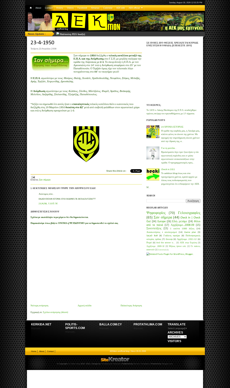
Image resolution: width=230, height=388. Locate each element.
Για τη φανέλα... (168, 148)
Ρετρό (149, 243)
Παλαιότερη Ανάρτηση (131, 305)
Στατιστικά (162, 250)
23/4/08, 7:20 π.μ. (49, 203)
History (59, 8)
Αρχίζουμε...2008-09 (182, 225)
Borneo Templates (141, 364)
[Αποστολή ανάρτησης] (33, 176)
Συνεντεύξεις (153, 228)
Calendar (107, 8)
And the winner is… (165, 243)
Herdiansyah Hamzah (110, 364)
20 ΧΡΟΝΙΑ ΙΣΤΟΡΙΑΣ (172, 127)
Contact (48, 8)
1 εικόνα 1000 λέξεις (182, 228)
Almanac (95, 8)
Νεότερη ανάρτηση (39, 305)
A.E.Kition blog (74, 364)
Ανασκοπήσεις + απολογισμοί (161, 232)
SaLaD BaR (152, 235)
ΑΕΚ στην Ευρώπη (188, 243)
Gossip (169, 239)
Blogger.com (167, 364)
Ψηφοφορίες (155, 213)
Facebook (82, 8)
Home (33, 351)
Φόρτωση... (36, 328)
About (38, 8)
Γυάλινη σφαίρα (172, 235)
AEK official (134, 8)
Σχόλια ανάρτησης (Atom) (55, 312)
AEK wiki (120, 8)
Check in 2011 (168, 169)
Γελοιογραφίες (189, 213)
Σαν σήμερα (44, 180)
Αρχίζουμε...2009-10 (155, 246)
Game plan (190, 232)
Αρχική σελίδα (84, 305)
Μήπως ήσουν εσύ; (177, 246)
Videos (70, 8)
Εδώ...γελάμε (179, 221)
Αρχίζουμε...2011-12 (187, 239)
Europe (161, 221)
